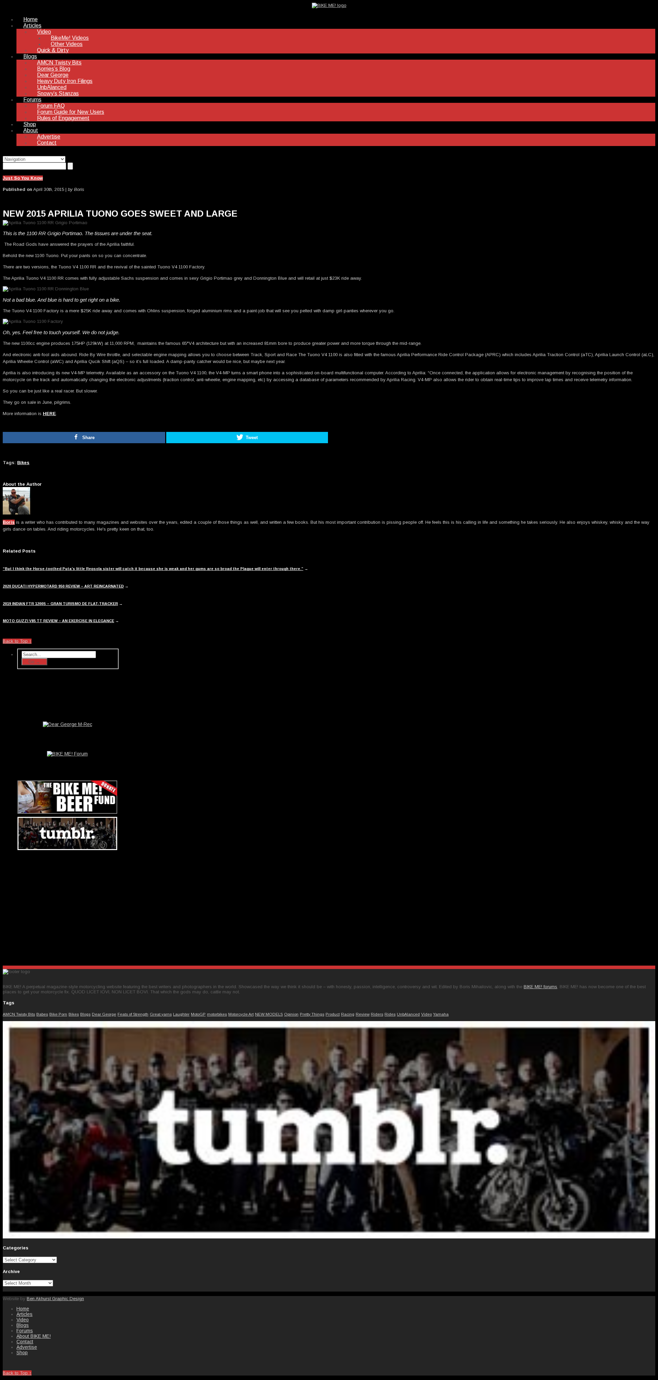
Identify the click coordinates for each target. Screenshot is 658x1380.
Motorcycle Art (241, 1014)
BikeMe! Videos (70, 38)
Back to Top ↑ (17, 641)
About (30, 130)
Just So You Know (23, 178)
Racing (347, 1014)
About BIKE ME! (33, 1336)
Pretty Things (312, 1014)
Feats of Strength (133, 1014)
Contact (47, 143)
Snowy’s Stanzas (58, 93)
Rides (390, 1014)
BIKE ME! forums (540, 986)
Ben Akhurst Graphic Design (55, 1298)
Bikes (23, 462)
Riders (377, 1014)
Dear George (53, 75)
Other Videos (67, 44)
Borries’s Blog (53, 69)
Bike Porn (58, 1014)
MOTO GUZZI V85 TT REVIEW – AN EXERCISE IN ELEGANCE (58, 621)
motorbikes (217, 1014)
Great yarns (161, 1014)
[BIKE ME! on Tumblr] (329, 1236)
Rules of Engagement (63, 118)
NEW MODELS (269, 1014)
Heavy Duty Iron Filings (65, 81)
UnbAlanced (51, 87)
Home (30, 19)
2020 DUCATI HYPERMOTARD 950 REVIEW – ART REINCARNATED (63, 586)
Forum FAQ (51, 106)
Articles (32, 25)
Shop (29, 124)
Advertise (48, 137)
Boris (9, 522)
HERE (49, 413)
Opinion (291, 1014)
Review (362, 1014)
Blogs (30, 56)
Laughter (181, 1014)
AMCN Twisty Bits (59, 62)
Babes (42, 1014)
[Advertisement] (67, 906)
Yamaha (441, 1014)
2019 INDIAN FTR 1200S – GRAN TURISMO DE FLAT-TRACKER (60, 604)
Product (333, 1014)
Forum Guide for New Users (70, 112)
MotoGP (198, 1014)
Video (44, 32)
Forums (32, 99)
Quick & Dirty (53, 50)
